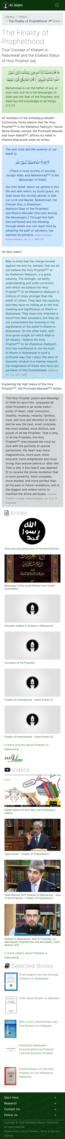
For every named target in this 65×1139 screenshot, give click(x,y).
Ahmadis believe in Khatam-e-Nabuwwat (29, 625)
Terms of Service (49, 1131)
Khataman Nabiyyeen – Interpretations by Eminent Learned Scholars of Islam (36, 1049)
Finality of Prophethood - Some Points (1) (29, 699)
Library (9, 17)
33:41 (10, 105)
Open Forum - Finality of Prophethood (27, 853)
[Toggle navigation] (57, 5)
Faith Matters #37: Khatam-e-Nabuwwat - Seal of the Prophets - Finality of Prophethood (32, 896)
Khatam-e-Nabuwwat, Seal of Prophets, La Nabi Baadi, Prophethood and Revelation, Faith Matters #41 (32, 942)
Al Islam (15, 5)
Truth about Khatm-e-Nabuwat (39, 998)
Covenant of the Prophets (20, 662)
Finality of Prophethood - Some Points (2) (29, 736)
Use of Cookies (29, 1131)
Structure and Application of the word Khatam (32, 548)
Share (56, 21)
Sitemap (8, 1135)
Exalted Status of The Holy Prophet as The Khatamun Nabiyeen (36, 1073)
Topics (22, 17)
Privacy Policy (11, 1131)
